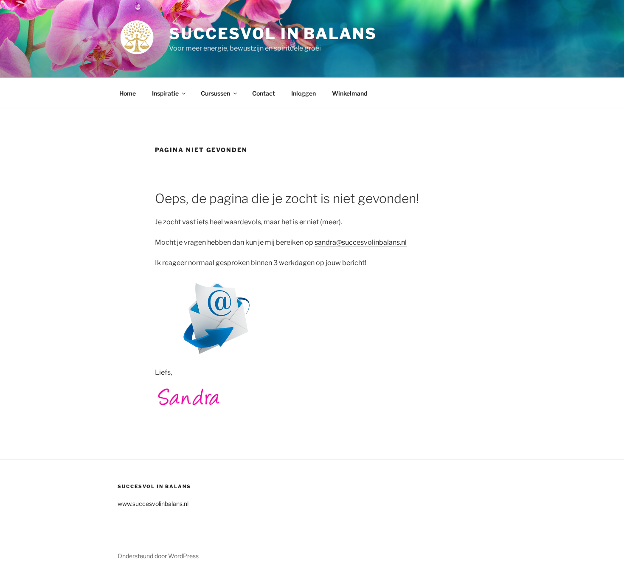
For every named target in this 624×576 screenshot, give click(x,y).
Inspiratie (165, 93)
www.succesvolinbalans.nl (153, 503)
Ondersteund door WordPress (158, 555)
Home (127, 93)
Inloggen (303, 93)
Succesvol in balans (273, 33)
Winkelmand (349, 93)
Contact (263, 93)
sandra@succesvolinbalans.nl (361, 242)
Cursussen (215, 93)
